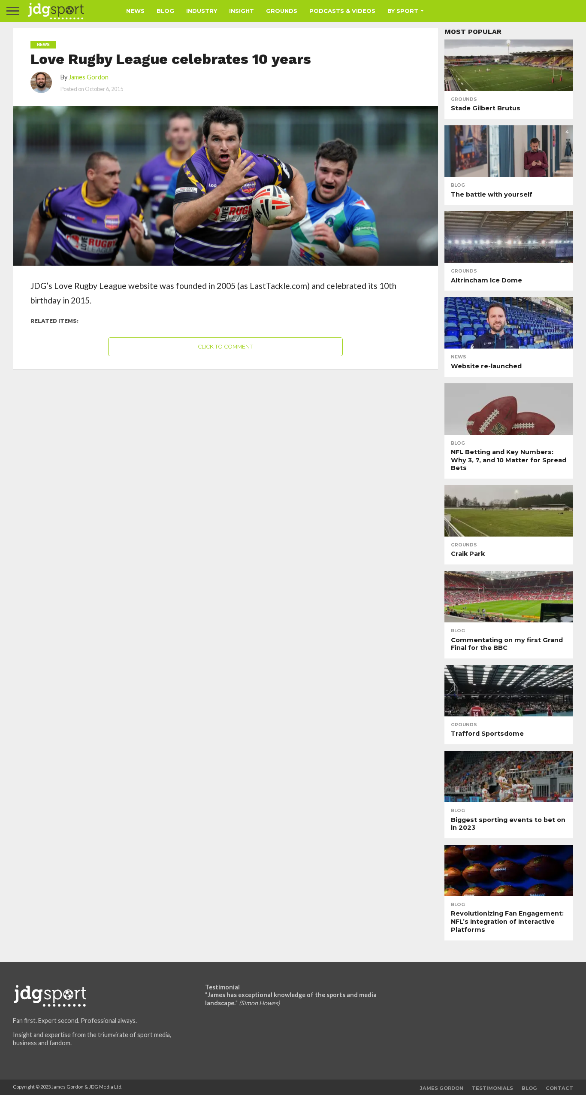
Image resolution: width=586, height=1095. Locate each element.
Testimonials (492, 1088)
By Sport (402, 10)
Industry (201, 10)
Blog (165, 10)
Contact (559, 1088)
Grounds (281, 10)
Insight (241, 10)
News (135, 10)
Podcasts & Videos (342, 10)
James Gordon (89, 77)
